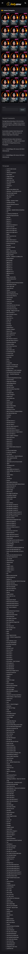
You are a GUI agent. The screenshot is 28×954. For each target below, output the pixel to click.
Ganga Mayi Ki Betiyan (11, 381)
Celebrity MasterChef (11, 279)
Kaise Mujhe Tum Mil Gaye (12, 493)
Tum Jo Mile (9, 890)
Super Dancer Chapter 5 (11, 831)
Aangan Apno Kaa (10, 176)
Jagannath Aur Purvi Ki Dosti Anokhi (14, 461)
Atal (7, 211)
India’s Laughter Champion (12, 435)
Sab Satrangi (9, 760)
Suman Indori (9, 829)
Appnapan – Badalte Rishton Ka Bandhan (15, 210)
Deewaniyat (9, 325)
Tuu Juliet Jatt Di (10, 896)
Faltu (7, 376)
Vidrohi (8, 916)
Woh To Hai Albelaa (10, 922)
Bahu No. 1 (8, 238)
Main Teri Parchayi (10, 590)
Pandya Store (9, 698)
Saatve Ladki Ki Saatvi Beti (12, 756)
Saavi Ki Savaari (9, 758)
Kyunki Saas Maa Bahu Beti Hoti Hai (14, 555)
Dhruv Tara (8, 336)
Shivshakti (8, 810)
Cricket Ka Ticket (10, 301)
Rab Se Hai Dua (9, 734)
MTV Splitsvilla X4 (10, 665)
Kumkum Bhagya (10, 543)
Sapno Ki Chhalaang (10, 771)
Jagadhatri (8, 460)
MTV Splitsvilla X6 (10, 668)
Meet (7, 609)
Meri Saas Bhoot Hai (10, 627)
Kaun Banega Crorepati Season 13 (14, 512)
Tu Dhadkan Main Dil (10, 885)
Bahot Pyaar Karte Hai (11, 236)
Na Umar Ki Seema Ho (11, 672)
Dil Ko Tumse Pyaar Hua (11, 346)
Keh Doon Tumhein (10, 517)
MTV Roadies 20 (9, 663)
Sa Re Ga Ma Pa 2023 (11, 749)
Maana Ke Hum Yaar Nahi (11, 575)
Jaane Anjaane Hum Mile (11, 458)
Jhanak (8, 473)
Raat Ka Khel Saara (10, 732)
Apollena (8, 208)
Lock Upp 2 (8, 571)
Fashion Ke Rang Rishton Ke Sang (13, 377)
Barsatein (8, 245)
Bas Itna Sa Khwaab (10, 247)
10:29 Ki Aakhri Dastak (11, 169)
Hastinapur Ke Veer (10, 409)
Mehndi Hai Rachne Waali (11, 614)
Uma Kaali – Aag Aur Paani (12, 907)
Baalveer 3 (8, 219)
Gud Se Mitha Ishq (10, 398)
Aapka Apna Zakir (10, 180)
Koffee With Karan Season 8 (12, 536)
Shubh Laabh (9, 814)
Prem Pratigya (9, 717)
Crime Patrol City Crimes (11, 308)
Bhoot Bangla (9, 260)
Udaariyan (8, 900)
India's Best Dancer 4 (11, 428)
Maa (7, 573)
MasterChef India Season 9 (12, 605)
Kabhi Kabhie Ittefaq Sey (11, 482)
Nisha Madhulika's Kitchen (12, 691)
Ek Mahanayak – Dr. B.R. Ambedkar (14, 370)
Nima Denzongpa (10, 689)
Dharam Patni (9, 331)
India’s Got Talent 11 (10, 433)
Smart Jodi (8, 819)
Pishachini (8, 711)
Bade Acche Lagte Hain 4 (11, 232)
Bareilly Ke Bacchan (10, 243)
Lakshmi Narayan (10, 560)
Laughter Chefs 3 (10, 570)
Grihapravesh (9, 396)
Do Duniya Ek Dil (9, 355)
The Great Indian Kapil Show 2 (13, 866)
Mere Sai (8, 624)
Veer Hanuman (9, 915)
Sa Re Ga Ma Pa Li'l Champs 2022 (13, 752)
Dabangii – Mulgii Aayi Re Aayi (12, 310)
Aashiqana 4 (9, 185)
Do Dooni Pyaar (9, 353)
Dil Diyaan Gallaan (10, 344)
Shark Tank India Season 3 (12, 801)
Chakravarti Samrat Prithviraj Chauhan (14, 282)
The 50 (7, 860)
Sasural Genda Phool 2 (11, 775)
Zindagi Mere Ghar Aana (11, 946)
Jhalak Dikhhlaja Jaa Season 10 (13, 471)
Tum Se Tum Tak (9, 894)
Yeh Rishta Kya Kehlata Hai (12, 935)
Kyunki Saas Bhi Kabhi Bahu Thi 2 (13, 549)
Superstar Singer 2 (10, 833)
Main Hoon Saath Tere (11, 588)
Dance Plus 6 (9, 316)
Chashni (8, 290)
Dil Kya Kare (9, 348)
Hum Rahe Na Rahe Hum (11, 413)
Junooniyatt (9, 478)
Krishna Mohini (9, 538)
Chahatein (8, 280)
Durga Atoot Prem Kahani (12, 366)
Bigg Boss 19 (9, 269)
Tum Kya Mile (9, 892)
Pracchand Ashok (10, 715)
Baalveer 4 (8, 221)
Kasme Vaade (9, 499)
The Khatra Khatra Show (11, 875)
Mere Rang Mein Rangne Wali (12, 622)
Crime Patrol (9, 303)
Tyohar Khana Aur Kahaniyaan (12, 898)
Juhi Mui (8, 476)
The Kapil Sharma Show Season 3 (13, 872)
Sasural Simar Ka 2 (10, 777)
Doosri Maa (8, 357)
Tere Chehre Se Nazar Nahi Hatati (13, 853)
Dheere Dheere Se (10, 335)
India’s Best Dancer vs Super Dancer (14, 432)
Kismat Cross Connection (12, 530)
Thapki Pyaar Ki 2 (10, 859)
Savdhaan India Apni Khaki (12, 784)
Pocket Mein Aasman (11, 713)
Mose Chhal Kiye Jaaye (11, 640)
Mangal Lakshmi (9, 594)
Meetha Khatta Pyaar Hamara (12, 611)
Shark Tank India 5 (10, 797)
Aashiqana (8, 183)
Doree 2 (8, 361)
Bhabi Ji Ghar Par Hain (11, 251)
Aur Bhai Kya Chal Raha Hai (12, 213)
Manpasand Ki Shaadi (11, 599)
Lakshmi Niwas (9, 562)
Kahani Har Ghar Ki (10, 487)
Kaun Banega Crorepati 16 (12, 506)
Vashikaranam (9, 911)
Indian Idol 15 (9, 443)
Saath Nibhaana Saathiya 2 (12, 754)
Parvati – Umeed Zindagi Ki (12, 704)
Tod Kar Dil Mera (10, 881)
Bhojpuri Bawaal (10, 258)
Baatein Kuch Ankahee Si (11, 225)
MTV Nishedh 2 (9, 659)
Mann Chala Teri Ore (10, 596)
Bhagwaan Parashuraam (11, 252)
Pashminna (8, 706)
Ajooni (7, 198)
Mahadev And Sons (10, 583)
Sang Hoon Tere (10, 767)
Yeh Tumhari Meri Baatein (11, 939)
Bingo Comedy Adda (11, 277)
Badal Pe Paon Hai (10, 226)
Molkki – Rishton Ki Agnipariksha (13, 637)
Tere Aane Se (9, 849)
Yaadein (8, 924)
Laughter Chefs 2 (10, 568)
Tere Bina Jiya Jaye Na (11, 851)
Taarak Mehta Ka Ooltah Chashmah (14, 840)
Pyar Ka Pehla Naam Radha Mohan (13, 726)
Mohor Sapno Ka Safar (11, 635)
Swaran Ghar (9, 836)
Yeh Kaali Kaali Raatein (11, 933)
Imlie (7, 418)
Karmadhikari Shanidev (11, 495)
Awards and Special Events (12, 215)
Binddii (7, 275)
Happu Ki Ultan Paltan (11, 405)
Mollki (7, 639)
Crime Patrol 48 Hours (11, 307)
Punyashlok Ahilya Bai (11, 721)
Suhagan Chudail (10, 827)
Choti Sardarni (9, 297)
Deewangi (8, 323)
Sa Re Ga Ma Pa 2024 (11, 750)
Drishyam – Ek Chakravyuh (12, 364)
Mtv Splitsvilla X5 (10, 667)
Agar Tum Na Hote (10, 195)
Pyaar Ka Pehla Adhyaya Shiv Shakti (14, 724)
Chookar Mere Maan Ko (11, 295)
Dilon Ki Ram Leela (10, 349)
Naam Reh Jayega (10, 680)
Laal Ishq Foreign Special (11, 556)
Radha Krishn (9, 736)
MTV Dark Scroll (9, 648)
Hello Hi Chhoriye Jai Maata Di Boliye (14, 411)
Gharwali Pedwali (10, 387)
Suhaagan (8, 825)
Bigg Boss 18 (9, 267)
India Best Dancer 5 (10, 422)
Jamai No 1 (8, 467)
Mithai (7, 633)
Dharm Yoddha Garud (11, 333)
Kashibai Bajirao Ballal (11, 497)
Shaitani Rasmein (10, 791)
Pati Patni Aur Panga (10, 708)
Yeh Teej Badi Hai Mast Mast (12, 937)
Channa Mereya (9, 288)
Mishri (7, 631)
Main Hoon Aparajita (10, 586)
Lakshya (8, 564)
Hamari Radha (9, 404)
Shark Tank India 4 (10, 795)
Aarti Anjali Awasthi (10, 182)
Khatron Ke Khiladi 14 (11, 523)
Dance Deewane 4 (10, 312)
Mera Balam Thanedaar (11, 618)
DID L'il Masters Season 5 (11, 338)
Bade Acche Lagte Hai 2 (11, 228)
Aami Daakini (9, 174)
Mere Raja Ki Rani (10, 620)
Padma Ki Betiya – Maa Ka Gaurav (13, 696)
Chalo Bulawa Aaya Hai (11, 284)
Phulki (7, 709)
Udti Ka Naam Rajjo (10, 903)
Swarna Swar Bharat (10, 838)
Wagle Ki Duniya (9, 918)
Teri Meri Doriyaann (10, 857)
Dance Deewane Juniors (11, 314)
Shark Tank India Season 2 (12, 799)
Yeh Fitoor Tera (9, 928)
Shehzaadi (8, 803)
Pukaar (8, 719)
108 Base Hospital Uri (11, 172)
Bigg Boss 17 (9, 266)
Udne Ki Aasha (9, 902)
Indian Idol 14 (9, 441)
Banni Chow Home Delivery (12, 241)
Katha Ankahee (9, 502)
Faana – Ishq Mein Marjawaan (12, 374)
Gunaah (8, 400)
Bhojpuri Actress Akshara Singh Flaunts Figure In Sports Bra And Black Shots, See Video (13, 124)
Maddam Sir (9, 579)
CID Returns (9, 299)
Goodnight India (10, 392)
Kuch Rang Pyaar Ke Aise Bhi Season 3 (14, 540)
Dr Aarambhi (9, 363)
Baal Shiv (8, 217)
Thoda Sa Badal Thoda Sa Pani (13, 877)
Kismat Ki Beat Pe (10, 532)
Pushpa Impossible (10, 722)
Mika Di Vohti (9, 629)
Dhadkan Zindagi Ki (10, 329)
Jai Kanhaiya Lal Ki (10, 465)
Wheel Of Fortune (10, 920)
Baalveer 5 (8, 223)
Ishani (7, 448)
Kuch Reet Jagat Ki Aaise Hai (12, 542)
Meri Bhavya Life (10, 626)
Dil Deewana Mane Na (11, 342)
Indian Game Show (10, 437)
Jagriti (7, 463)
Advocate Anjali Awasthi (11, 193)
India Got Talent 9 (10, 424)
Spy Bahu (8, 823)
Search (4, 107)
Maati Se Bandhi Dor (10, 577)
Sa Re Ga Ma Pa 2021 (11, 747)
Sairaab (8, 764)
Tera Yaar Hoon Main (10, 847)
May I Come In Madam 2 (11, 607)
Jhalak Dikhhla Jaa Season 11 (12, 469)
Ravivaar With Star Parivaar (12, 741)
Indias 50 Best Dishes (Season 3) (13, 446)
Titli (7, 879)
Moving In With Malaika (11, 642)
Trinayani (8, 883)
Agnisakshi (8, 197)
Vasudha (8, 913)
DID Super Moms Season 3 (12, 340)
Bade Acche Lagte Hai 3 (11, 230)
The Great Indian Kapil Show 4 (13, 870)
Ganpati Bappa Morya (11, 383)
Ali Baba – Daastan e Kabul (12, 200)
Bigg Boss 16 (9, 264)
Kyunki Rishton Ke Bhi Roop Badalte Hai (15, 547)
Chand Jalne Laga (10, 286)
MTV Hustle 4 (9, 655)
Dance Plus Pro (9, 318)
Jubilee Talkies (9, 474)
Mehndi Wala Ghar (10, 616)
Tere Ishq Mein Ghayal (11, 855)
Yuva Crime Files (10, 941)
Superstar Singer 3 (10, 834)
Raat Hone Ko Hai (10, 730)
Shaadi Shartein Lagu (11, 790)
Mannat (8, 598)
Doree (7, 359)
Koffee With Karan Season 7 (12, 534)
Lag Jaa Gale (9, 558)
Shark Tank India (10, 793)
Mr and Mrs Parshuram (11, 644)
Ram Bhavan (9, 739)
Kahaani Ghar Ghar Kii (11, 486)
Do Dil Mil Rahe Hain (10, 351)
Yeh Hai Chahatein (10, 930)
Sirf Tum (8, 818)
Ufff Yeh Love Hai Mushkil (11, 905)
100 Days (8, 170)
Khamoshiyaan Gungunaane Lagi (13, 519)
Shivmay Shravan (10, 808)
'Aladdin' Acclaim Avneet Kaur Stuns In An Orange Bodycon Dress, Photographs (13, 142)
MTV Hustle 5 (9, 657)
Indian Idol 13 (9, 439)
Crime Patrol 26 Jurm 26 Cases (13, 305)
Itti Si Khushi (9, 454)
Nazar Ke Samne (10, 683)
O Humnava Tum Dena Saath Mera (13, 695)
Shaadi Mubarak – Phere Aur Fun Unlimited (15, 788)
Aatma (7, 187)
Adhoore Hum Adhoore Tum (12, 189)
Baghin (7, 234)
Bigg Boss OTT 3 (10, 273)
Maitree (8, 592)
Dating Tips (8, 320)
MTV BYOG (8, 646)
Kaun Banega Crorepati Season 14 (14, 514)
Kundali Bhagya (9, 545)
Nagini (7, 681)
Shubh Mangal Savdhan (11, 816)
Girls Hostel (9, 391)
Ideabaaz (8, 417)
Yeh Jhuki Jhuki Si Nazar (11, 931)
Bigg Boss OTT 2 (10, 271)
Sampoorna (9, 765)
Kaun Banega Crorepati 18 (12, 510)
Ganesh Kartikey (10, 379)
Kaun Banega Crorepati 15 (12, 504)
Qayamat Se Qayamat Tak (12, 728)
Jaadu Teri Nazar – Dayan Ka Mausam (14, 456)
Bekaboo (8, 249)
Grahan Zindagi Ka (10, 394)
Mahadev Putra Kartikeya (12, 584)
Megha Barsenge (10, 612)
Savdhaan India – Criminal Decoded (14, 782)
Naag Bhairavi (9, 674)
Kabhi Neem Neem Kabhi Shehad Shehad (15, 484)
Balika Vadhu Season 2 (11, 239)
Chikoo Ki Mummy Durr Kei (12, 294)
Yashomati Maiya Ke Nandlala (12, 926)
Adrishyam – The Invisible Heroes (13, 191)
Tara (7, 842)
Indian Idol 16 (9, 445)
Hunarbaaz (8, 415)
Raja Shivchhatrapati (11, 737)
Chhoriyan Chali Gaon (11, 292)
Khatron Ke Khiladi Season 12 (12, 527)
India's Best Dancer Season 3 (12, 430)
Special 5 (8, 821)
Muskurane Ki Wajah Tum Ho (12, 670)
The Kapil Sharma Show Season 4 (13, 874)
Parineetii (8, 700)
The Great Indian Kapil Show (12, 864)
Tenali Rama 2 (9, 844)
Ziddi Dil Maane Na (10, 944)
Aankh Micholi (9, 178)
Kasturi (8, 501)
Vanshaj (8, 909)
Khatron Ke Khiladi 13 (11, 521)
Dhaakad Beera (9, 327)
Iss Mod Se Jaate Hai (11, 452)
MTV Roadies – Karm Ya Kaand (13, 661)
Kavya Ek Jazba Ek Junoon (12, 515)
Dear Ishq (8, 322)
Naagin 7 (8, 678)
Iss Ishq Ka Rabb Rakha (11, 450)
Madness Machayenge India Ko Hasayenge (15, 581)
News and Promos (10, 687)
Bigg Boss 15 (9, 262)
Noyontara (8, 693)
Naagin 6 (8, 676)
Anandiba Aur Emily (10, 202)
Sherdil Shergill (9, 805)
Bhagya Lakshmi (10, 254)
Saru (7, 773)
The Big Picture (9, 862)
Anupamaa (8, 206)
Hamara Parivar (9, 402)
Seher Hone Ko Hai (10, 786)
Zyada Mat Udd (9, 948)
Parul (7, 702)
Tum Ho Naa (9, 888)
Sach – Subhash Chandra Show (13, 762)
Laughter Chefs (9, 566)
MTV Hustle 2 (9, 652)
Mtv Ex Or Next (9, 650)
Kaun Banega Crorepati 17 (12, 508)
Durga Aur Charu (10, 368)
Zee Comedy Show (10, 943)
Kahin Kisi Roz (9, 491)
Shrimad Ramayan (10, 812)
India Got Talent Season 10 (12, 426)
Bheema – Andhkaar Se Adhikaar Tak (14, 256)
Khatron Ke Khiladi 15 (11, 525)
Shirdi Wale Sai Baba (10, 806)
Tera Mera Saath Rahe (11, 846)
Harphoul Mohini (10, 407)
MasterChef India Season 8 (12, 603)
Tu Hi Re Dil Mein (10, 887)
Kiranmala (8, 529)
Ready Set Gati (9, 743)
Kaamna (8, 480)
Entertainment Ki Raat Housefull (13, 372)
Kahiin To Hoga (9, 489)
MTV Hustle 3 (9, 653)
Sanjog (8, 769)
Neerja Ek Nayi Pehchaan (11, 685)
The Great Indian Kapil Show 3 (13, 868)
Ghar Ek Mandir (9, 385)
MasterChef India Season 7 (12, 601)
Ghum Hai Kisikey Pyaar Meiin (12, 389)
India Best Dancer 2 (10, 420)
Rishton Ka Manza (10, 745)
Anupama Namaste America (12, 204)
